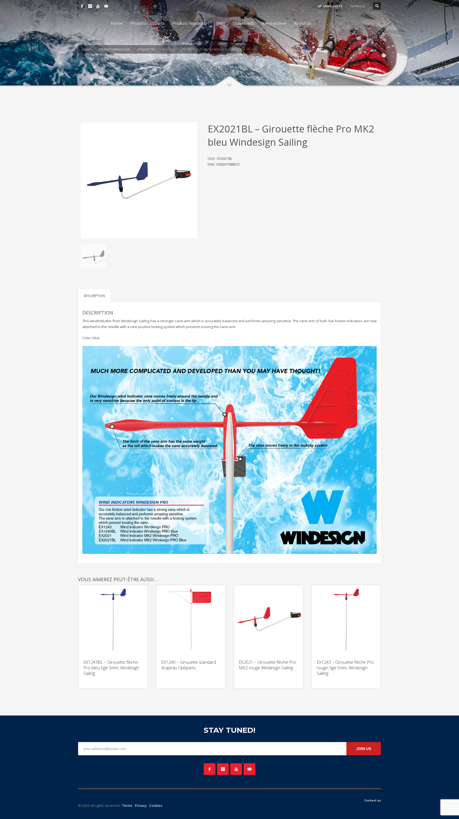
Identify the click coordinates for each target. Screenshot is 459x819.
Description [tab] (94, 295)
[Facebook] (82, 6)
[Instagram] (90, 6)
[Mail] (106, 6)
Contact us (357, 6)
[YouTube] (98, 6)
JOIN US (363, 749)
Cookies (155, 805)
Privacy (141, 805)
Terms (127, 805)
